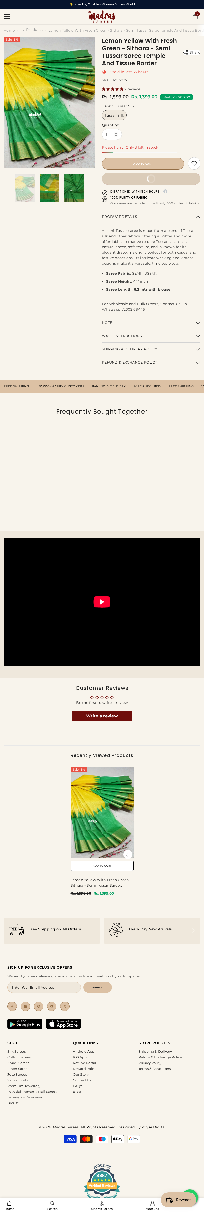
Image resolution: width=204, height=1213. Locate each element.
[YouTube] (51, 1006)
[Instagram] (25, 1006)
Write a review (102, 716)
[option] (49, 102)
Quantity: (110, 125)
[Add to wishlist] (127, 854)
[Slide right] (193, 931)
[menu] (7, 17)
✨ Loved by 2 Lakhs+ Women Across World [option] (102, 4)
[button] (113, 89)
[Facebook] (12, 1006)
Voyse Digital (153, 1127)
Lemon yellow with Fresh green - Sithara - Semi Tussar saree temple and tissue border (101, 883)
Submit (97, 987)
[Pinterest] (38, 1006)
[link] (194, 163)
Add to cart (143, 163)
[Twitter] (65, 1006)
